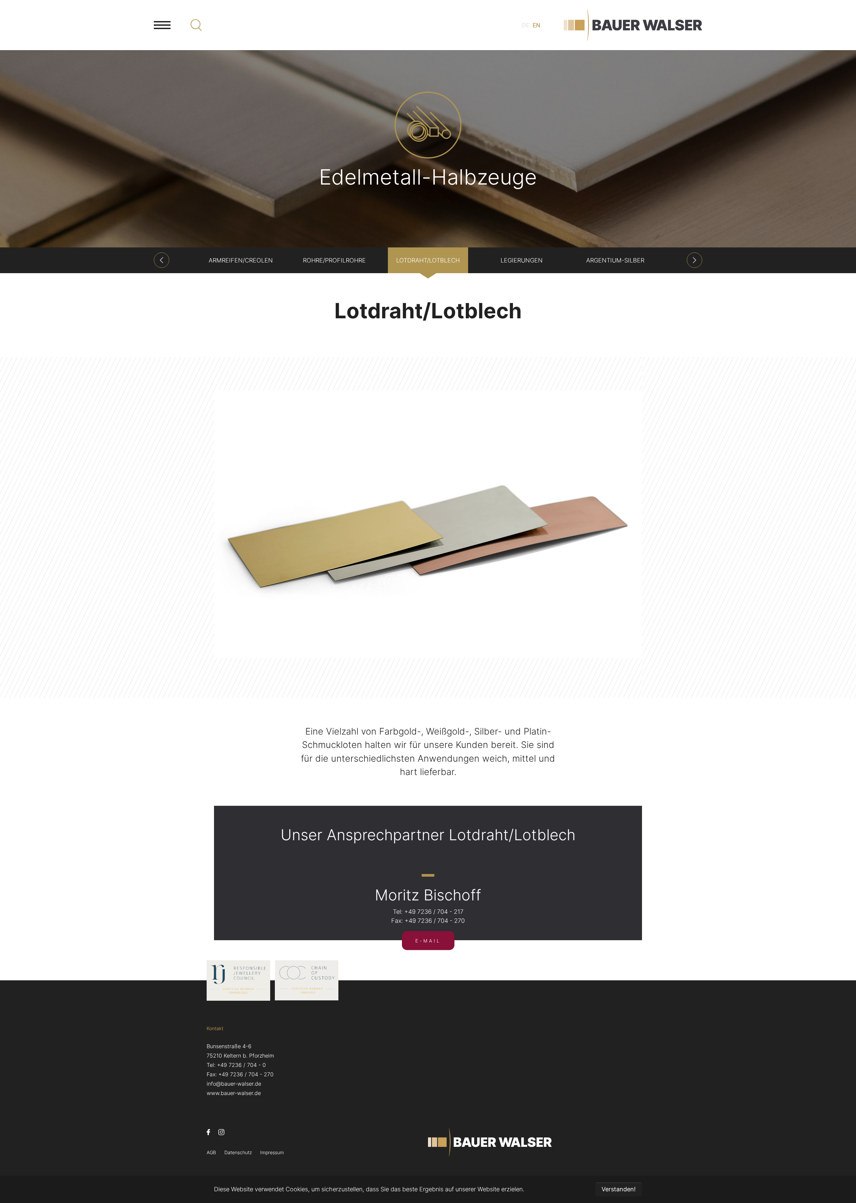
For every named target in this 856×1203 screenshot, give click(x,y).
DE (525, 25)
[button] (161, 260)
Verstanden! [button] (619, 1189)
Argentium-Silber (615, 260)
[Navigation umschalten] (162, 25)
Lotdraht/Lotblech (428, 260)
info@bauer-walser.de (234, 1083)
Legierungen (522, 260)
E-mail (428, 940)
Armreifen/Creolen (241, 260)
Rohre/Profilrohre (334, 260)
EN (536, 25)
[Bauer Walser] (633, 25)
